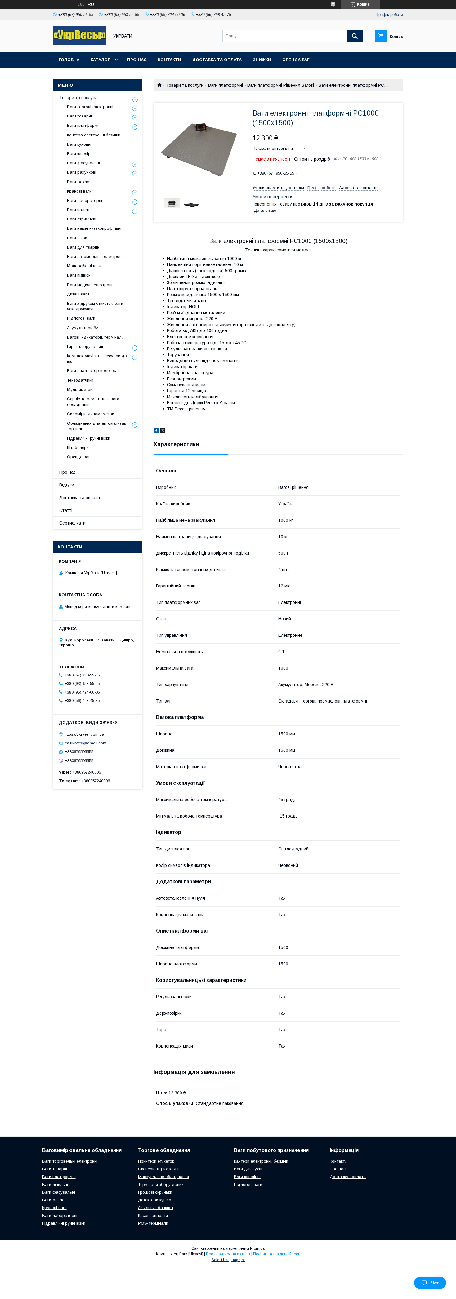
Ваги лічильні (55, 1184)
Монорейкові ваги (84, 266)
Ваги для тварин (83, 247)
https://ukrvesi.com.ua (84, 734)
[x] (162, 431)
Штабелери (78, 447)
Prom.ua (257, 1248)
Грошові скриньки (155, 1192)
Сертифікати (72, 523)
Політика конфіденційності (276, 1254)
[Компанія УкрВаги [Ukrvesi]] (79, 43)
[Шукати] (355, 36)
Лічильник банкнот (155, 1207)
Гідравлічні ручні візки (88, 438)
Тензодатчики (80, 380)
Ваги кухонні (79, 144)
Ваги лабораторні (84, 200)
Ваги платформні (225, 85)
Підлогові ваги (81, 318)
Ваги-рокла (78, 182)
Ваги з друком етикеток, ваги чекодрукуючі (95, 306)
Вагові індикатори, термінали (95, 337)
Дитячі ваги (78, 294)
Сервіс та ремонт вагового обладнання (93, 402)
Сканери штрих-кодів (159, 1169)
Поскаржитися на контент (228, 1254)
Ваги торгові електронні (90, 106)
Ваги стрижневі (81, 219)
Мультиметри (79, 389)
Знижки (262, 59)
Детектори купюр (154, 1200)
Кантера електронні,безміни (93, 135)
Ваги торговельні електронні (69, 1161)
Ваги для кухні (248, 1169)
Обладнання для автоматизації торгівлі (98, 426)
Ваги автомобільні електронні (96, 256)
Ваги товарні (79, 116)
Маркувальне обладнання (163, 1176)
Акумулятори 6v (82, 328)
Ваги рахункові (81, 172)
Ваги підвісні (79, 275)
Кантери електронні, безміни (261, 1161)
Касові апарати (153, 1215)
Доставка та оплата (217, 59)
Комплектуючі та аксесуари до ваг (97, 358)
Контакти (169, 59)
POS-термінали (153, 1223)
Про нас (137, 59)
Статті (65, 510)
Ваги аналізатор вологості (93, 370)
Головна (69, 59)
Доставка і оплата (348, 1176)
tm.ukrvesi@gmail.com (85, 743)
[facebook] (156, 431)
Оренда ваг (295, 59)
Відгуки (66, 484)
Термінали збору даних (161, 1184)
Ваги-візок (77, 238)
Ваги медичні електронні (90, 284)
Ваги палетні (79, 209)
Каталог (100, 59)
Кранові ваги (79, 191)
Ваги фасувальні (83, 163)
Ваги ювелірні (80, 153)
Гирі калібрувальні (85, 346)
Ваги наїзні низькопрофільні (94, 228)
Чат (435, 1282)
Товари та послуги (184, 85)
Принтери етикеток (156, 1161)
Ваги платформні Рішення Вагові (280, 85)
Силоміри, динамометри (90, 413)
